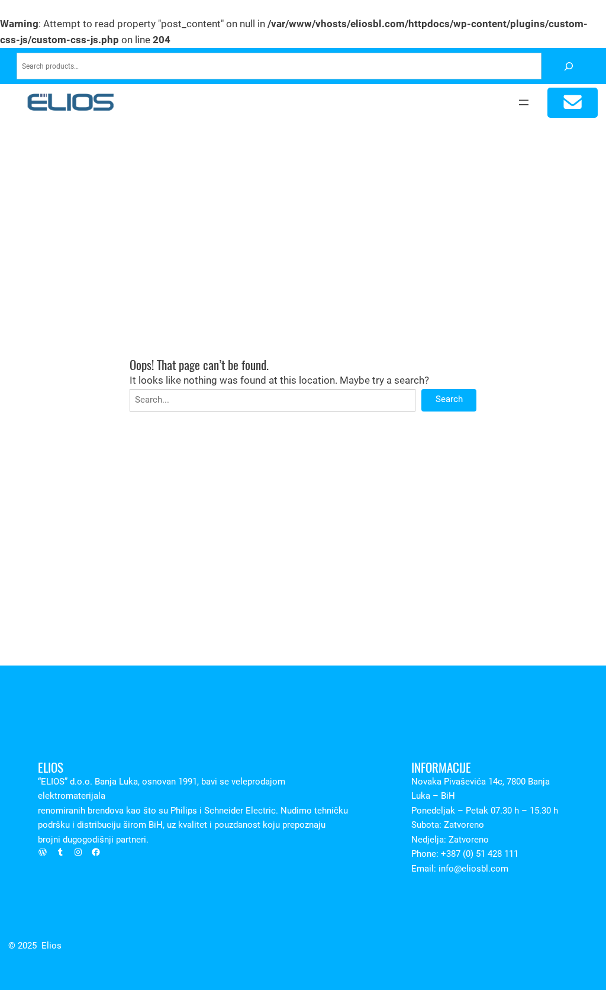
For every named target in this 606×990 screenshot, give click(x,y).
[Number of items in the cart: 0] (572, 103)
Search (449, 399)
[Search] (568, 66)
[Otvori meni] (524, 102)
